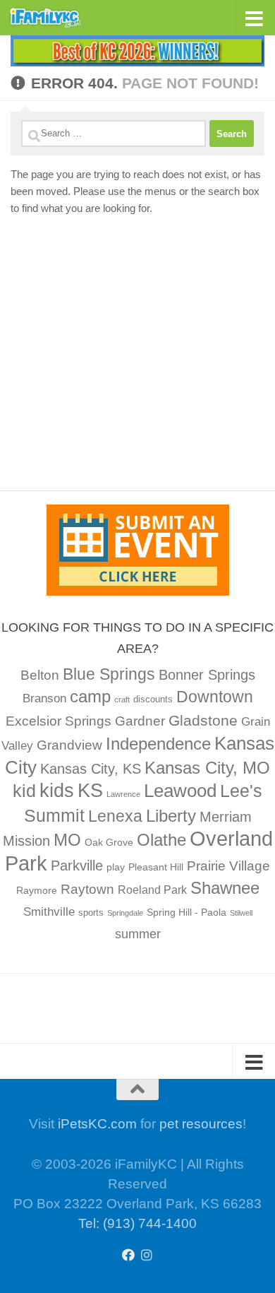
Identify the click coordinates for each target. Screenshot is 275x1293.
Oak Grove (109, 842)
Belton (39, 675)
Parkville (77, 865)
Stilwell (241, 913)
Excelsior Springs (58, 721)
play (115, 867)
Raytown (87, 889)
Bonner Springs (207, 675)
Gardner (140, 721)
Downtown (214, 696)
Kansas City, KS (90, 769)
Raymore (36, 890)
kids (56, 790)
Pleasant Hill (155, 867)
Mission (26, 841)
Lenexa (115, 816)
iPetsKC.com (97, 1123)
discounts (153, 699)
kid (24, 791)
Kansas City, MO (207, 767)
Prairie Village (228, 865)
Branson (44, 698)
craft (122, 699)
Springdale (125, 913)
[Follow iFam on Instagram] (146, 1254)
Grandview (69, 745)
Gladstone (203, 720)
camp (90, 696)
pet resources (201, 1123)
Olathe (161, 839)
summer (138, 934)
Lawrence (123, 794)
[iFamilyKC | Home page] (57, 18)
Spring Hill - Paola (186, 912)
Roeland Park (152, 890)
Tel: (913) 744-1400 (137, 1223)
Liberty (171, 815)
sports (91, 913)
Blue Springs (109, 674)
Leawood (180, 790)
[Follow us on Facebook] (128, 1254)
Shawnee (224, 887)
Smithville (49, 912)
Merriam (226, 817)
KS (90, 790)
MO (67, 839)
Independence (158, 743)
